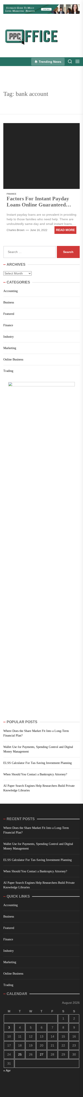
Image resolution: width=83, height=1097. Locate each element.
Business (8, 302)
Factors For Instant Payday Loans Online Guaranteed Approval (38, 205)
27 (41, 1054)
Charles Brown (16, 230)
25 (20, 1054)
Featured (8, 313)
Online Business (13, 359)
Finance (11, 194)
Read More (65, 230)
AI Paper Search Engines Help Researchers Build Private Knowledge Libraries (39, 788)
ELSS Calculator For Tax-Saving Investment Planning (37, 763)
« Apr (7, 1070)
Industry (8, 336)
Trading (8, 371)
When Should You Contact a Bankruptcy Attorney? (35, 774)
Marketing (9, 348)
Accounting (10, 291)
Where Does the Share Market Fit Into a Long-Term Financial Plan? (36, 733)
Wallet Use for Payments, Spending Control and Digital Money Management (38, 749)
